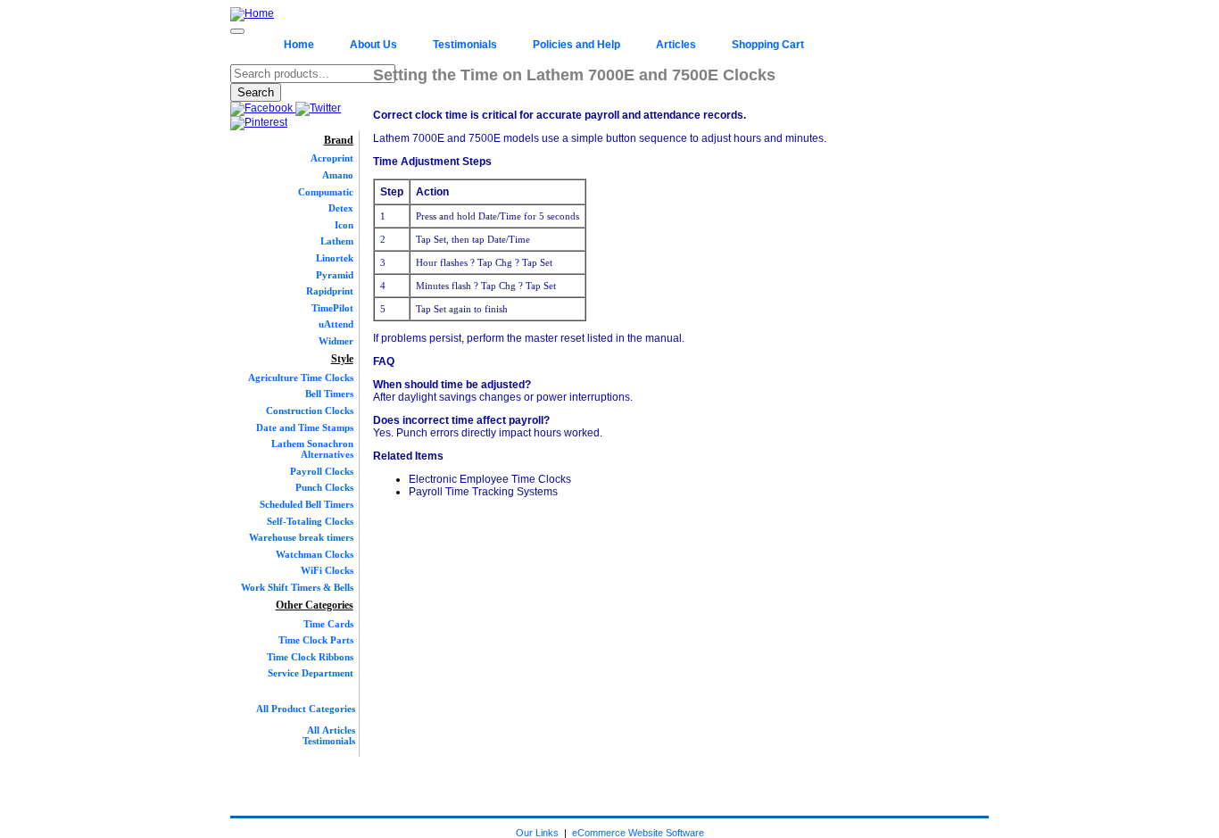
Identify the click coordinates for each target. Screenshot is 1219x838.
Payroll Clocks (321, 471)
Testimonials (465, 44)
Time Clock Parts (315, 640)
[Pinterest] (258, 122)
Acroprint (332, 158)
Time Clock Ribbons (310, 656)
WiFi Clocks (327, 570)
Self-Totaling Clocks (310, 521)
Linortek (334, 258)
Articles (676, 44)
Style (342, 359)
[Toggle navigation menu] (237, 31)
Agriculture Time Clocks (300, 377)
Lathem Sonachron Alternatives (312, 449)
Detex (340, 208)
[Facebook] (262, 108)
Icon (344, 225)
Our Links (537, 832)
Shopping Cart (768, 44)
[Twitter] (318, 108)
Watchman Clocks (314, 554)
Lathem (336, 241)
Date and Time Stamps (304, 427)
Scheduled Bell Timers (306, 504)
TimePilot (332, 308)
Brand (338, 140)
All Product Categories (305, 708)
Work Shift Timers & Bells (297, 587)
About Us (373, 44)
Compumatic (325, 192)
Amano (337, 175)
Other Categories (314, 605)
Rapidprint (329, 291)
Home (299, 44)
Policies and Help (576, 44)
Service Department (310, 673)
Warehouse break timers (301, 537)
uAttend (336, 324)
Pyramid (334, 275)
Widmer (336, 341)
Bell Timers (329, 393)
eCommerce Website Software (638, 832)
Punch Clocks (324, 487)
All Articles (331, 730)
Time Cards (328, 623)
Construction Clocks (309, 410)
